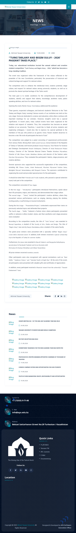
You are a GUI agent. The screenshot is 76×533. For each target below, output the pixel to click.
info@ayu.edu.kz (20, 412)
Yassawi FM (45, 448)
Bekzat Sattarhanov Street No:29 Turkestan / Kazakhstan (40, 424)
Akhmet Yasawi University (20, 53)
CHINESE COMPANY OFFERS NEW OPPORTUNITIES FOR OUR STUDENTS (40, 367)
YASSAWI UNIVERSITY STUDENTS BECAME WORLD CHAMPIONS (37, 330)
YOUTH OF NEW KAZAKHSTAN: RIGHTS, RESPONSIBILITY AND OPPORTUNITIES (42, 376)
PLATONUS (45, 445)
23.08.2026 (24, 334)
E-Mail (43, 455)
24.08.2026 (24, 325)
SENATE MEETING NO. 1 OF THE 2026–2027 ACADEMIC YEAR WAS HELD (39, 321)
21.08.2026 (24, 343)
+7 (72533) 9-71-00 (20, 400)
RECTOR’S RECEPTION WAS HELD (28, 339)
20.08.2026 (24, 352)
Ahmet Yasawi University (26, 525)
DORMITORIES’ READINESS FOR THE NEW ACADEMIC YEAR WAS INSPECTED (41, 348)
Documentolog (46, 459)
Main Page (34, 25)
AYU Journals (45, 452)
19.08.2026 (24, 363)
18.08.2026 (24, 381)
